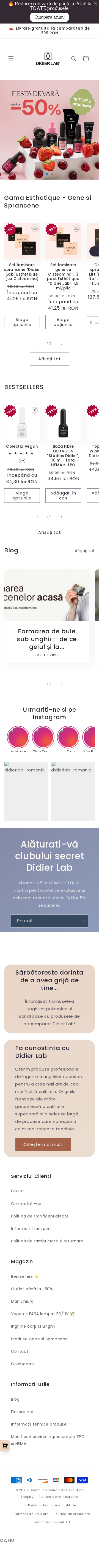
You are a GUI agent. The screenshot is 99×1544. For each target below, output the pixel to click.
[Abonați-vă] (82, 921)
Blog (15, 1399)
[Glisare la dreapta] (62, 344)
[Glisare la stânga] (37, 344)
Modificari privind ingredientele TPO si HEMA (48, 1440)
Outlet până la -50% (32, 1289)
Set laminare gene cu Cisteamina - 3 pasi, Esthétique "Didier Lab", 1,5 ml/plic (63, 277)
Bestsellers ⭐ (25, 1276)
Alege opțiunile (22, 322)
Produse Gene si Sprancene (39, 1339)
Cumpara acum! (49, 17)
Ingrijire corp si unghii (33, 1326)
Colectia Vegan (22, 446)
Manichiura (22, 1301)
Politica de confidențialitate (52, 1505)
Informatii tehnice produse (39, 1424)
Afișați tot (49, 359)
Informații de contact (52, 1522)
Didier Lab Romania (46, 1490)
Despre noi (22, 1412)
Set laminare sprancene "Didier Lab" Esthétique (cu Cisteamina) (22, 272)
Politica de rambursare (58, 1496)
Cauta (17, 1191)
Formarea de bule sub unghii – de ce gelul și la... (47, 639)
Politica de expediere (72, 1514)
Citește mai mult (43, 1144)
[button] (11, 59)
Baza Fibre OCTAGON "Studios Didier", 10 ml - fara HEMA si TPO (63, 456)
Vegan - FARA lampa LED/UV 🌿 (43, 1314)
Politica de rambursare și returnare (47, 1241)
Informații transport (31, 1228)
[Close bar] (95, 3)
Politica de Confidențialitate (40, 1216)
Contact (19, 1351)
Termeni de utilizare (31, 1514)
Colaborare (22, 1364)
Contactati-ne (26, 1203)
